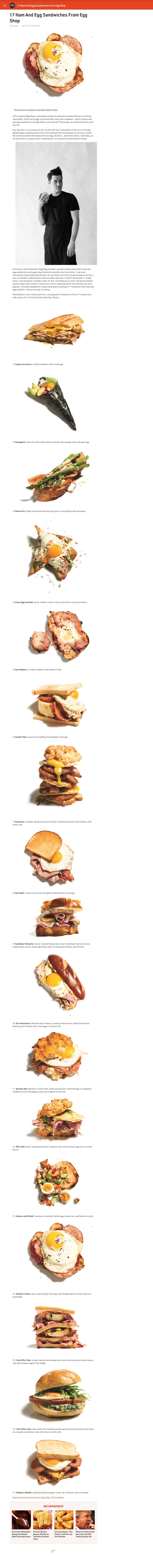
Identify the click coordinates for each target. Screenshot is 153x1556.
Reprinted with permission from (38, 1497)
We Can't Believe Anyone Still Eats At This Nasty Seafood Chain (41, 1535)
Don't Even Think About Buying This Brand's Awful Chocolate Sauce (21, 1534)
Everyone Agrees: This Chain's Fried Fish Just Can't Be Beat (63, 1534)
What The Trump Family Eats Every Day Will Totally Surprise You (85, 1534)
